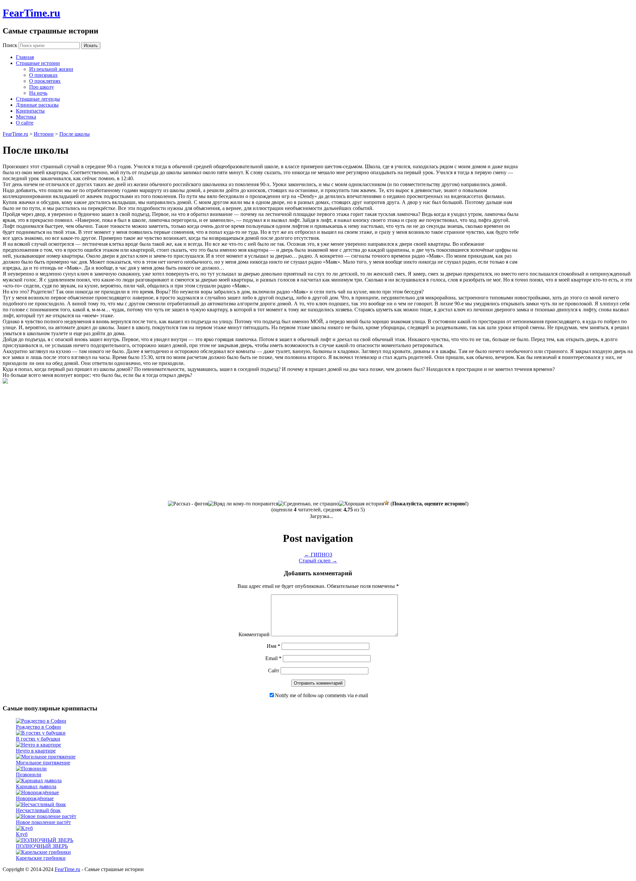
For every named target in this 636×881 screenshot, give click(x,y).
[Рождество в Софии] (41, 721)
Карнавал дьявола (36, 786)
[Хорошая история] (361, 504)
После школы (74, 134)
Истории (44, 134)
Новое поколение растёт (43, 822)
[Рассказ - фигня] (188, 504)
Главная (25, 57)
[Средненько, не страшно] (308, 504)
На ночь (38, 93)
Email (273, 658)
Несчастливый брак (38, 810)
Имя (273, 646)
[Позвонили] (31, 768)
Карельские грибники (41, 858)
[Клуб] (24, 828)
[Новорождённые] (37, 792)
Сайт (273, 670)
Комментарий (254, 634)
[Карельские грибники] (43, 852)
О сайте (24, 123)
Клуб (21, 834)
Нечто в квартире (36, 750)
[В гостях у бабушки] (41, 733)
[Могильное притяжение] (46, 756)
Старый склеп (318, 560)
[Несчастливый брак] (41, 804)
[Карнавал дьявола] (39, 780)
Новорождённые (35, 798)
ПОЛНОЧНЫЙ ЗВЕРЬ (42, 846)
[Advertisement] (577, 213)
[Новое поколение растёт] (46, 816)
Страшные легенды (38, 99)
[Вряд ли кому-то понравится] (243, 504)
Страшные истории (38, 63)
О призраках (43, 75)
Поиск (10, 45)
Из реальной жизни (51, 69)
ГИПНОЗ (318, 554)
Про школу (41, 87)
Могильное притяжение (43, 762)
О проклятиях (45, 81)
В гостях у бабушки (38, 739)
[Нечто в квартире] (38, 745)
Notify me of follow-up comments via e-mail (321, 695)
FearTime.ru (31, 13)
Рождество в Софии (38, 727)
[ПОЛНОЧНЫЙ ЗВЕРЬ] (44, 840)
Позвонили (28, 774)
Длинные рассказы (37, 105)
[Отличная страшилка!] (386, 502)
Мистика (26, 117)
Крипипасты (30, 111)
